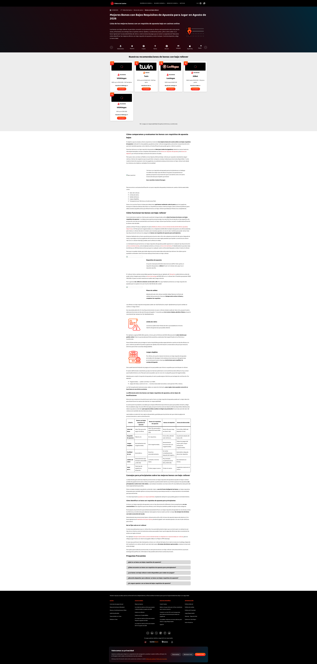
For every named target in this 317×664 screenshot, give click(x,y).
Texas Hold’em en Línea (115, 616)
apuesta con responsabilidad (146, 497)
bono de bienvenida (133, 246)
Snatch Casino (163, 604)
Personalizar (175, 654)
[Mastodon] (160, 633)
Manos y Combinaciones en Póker (118, 610)
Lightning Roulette (114, 613)
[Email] (147, 633)
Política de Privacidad (190, 610)
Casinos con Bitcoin (140, 612)
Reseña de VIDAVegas (121, 86)
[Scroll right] (205, 47)
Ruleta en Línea (113, 619)
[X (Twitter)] (156, 633)
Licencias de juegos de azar (116, 604)
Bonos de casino (172, 3)
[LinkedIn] (152, 633)
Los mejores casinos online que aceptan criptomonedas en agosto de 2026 (145, 608)
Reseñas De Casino (145, 3)
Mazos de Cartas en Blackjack (117, 607)
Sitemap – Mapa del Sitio (191, 616)
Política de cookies (189, 607)
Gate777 (162, 625)
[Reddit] (169, 633)
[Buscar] (204, 3)
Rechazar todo (188, 654)
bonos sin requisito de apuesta (169, 151)
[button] (172, 642)
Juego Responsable (189, 613)
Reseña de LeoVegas (170, 86)
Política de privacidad (161, 659)
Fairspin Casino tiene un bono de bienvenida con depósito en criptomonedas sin (158, 537)
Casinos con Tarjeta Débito (141, 615)
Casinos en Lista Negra (190, 619)
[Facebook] (164, 633)
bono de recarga (151, 276)
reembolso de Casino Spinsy (145, 519)
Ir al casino (122, 89)
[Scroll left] (111, 47)
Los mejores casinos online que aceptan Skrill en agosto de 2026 (145, 625)
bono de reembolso (166, 246)
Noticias (182, 3)
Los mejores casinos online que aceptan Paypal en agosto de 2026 (145, 619)
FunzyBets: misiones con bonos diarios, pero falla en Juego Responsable (171, 621)
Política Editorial (189, 604)
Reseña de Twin (145, 86)
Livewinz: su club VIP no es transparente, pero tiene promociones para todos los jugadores (170, 614)
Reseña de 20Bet (194, 86)
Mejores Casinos (159, 3)
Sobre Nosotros (189, 622)
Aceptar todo (200, 654)
